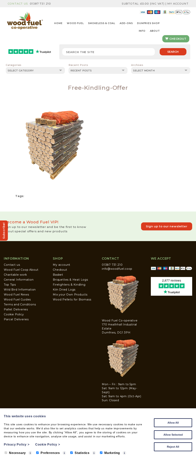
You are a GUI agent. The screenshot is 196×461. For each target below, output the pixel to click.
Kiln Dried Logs (64, 289)
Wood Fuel (75, 23)
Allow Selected (173, 434)
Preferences (50, 453)
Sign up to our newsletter (166, 226)
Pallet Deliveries (16, 309)
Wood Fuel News (16, 294)
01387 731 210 (40, 3)
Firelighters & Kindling (69, 284)
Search (173, 51)
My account (61, 264)
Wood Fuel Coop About (21, 269)
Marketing (112, 453)
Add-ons (126, 23)
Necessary (17, 453)
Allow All (173, 422)
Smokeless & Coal (101, 23)
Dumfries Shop (148, 23)
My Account (177, 3)
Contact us (12, 264)
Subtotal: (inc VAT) (143, 3)
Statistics (82, 453)
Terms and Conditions (20, 304)
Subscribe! (4, 230)
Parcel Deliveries (16, 319)
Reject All (173, 446)
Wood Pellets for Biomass (72, 299)
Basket (58, 274)
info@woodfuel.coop (117, 268)
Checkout (177, 38)
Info (142, 30)
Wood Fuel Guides (17, 299)
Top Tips (10, 284)
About (155, 30)
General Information (18, 279)
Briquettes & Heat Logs (70, 279)
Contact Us (18, 3)
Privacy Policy (16, 444)
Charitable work (15, 274)
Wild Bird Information (20, 289)
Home (58, 23)
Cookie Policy (14, 314)
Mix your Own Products (70, 294)
